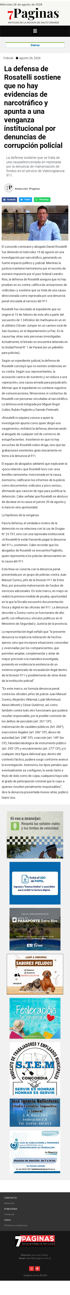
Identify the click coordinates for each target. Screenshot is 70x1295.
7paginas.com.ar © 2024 (35, 1275)
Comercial (9, 1214)
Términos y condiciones (15, 1225)
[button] (35, 31)
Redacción (9, 1203)
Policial (8, 58)
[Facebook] (37, 1268)
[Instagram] (31, 1268)
